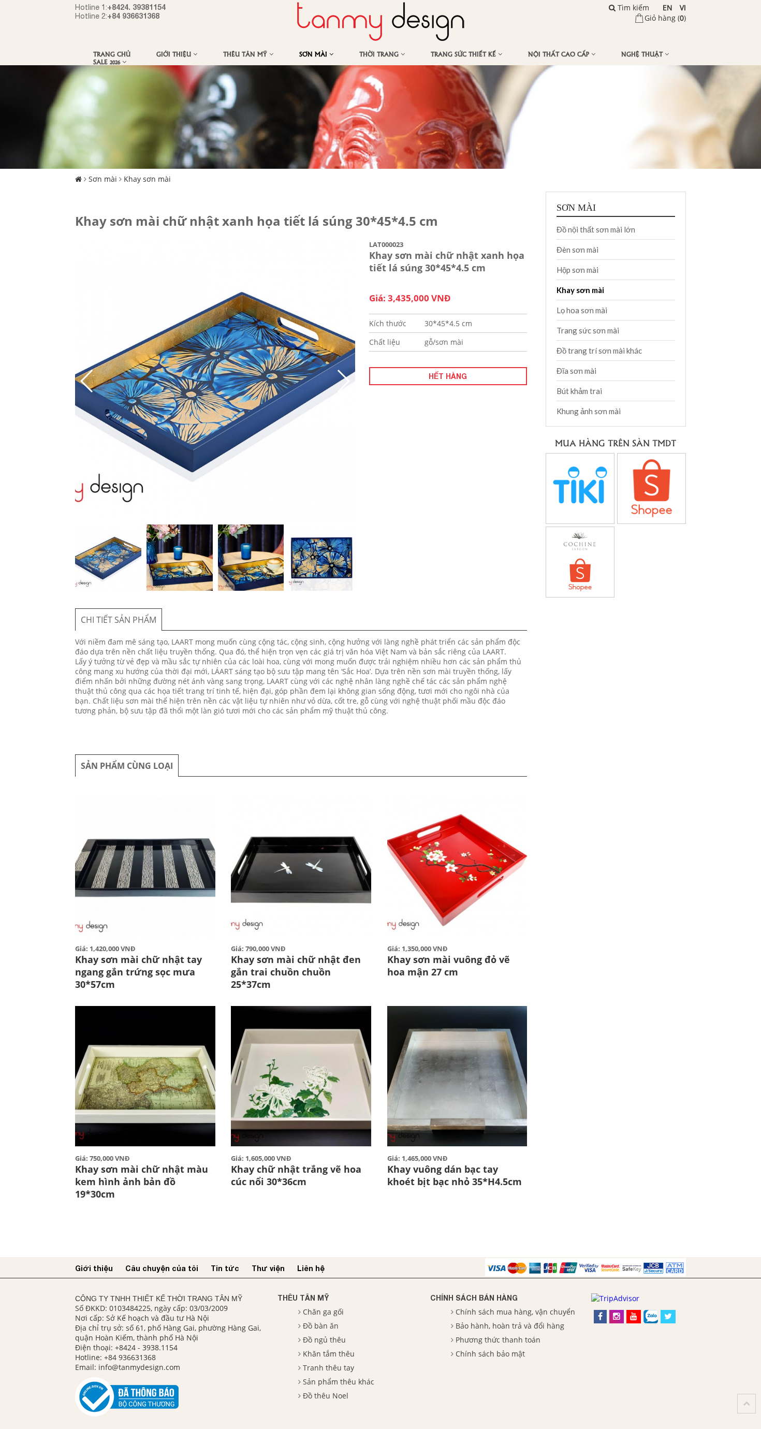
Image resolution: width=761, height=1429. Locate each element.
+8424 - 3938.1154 (146, 1347)
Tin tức (225, 1268)
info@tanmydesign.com (139, 1367)
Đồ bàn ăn (321, 1326)
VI (683, 7)
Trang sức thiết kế (464, 53)
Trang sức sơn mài (588, 330)
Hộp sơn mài (577, 269)
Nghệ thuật (643, 53)
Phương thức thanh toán (498, 1340)
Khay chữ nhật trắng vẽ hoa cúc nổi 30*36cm (296, 1175)
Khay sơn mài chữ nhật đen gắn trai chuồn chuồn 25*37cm (296, 971)
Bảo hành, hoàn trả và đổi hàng (510, 1326)
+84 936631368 (133, 15)
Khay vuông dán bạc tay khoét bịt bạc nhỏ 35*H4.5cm (454, 1175)
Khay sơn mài (147, 179)
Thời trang (380, 53)
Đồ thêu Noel (325, 1396)
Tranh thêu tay (328, 1368)
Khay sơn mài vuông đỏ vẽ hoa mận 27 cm (448, 965)
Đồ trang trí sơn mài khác (599, 350)
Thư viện (268, 1268)
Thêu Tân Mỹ (246, 53)
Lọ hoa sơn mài (582, 310)
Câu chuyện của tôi (161, 1268)
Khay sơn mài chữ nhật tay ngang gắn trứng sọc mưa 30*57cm (138, 971)
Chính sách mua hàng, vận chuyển (515, 1312)
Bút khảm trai (579, 391)
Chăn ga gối (323, 1312)
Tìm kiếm (632, 7)
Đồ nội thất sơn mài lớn (596, 229)
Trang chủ (111, 53)
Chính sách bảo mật (490, 1354)
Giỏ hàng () (665, 18)
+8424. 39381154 (136, 7)
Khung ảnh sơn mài (589, 411)
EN (667, 7)
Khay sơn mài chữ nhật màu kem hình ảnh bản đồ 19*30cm (141, 1181)
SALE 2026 (107, 61)
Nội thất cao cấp (559, 53)
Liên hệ (311, 1268)
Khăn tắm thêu (329, 1354)
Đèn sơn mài (577, 249)
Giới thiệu (174, 53)
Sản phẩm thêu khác (338, 1382)
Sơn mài (314, 53)
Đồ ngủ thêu (324, 1340)
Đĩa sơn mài (576, 370)
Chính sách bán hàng (474, 1297)
